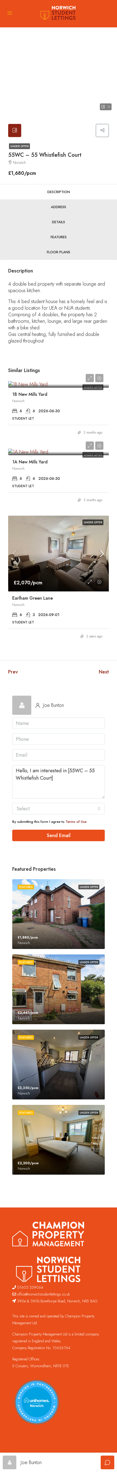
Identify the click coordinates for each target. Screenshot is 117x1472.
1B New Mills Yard (29, 394)
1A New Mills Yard (30, 462)
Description (58, 191)
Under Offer (19, 146)
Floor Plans (58, 252)
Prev (13, 671)
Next (104, 671)
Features (59, 237)
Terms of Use (76, 821)
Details (58, 222)
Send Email (58, 835)
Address (58, 207)
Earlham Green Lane (32, 598)
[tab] (14, 130)
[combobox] (58, 808)
